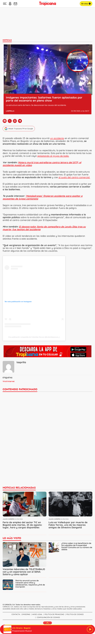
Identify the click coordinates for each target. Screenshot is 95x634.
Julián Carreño (8, 519)
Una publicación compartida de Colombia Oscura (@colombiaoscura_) (34, 337)
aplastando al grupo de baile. (53, 155)
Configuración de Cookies (48, 617)
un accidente (57, 138)
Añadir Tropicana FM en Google (20, 129)
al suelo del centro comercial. (74, 177)
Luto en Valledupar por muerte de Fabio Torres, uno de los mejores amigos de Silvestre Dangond (68, 525)
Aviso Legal (37, 614)
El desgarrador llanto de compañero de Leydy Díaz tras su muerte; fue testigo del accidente (44, 228)
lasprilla (10, 111)
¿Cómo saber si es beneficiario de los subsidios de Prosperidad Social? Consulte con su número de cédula (76, 546)
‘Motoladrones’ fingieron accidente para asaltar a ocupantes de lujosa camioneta (42, 197)
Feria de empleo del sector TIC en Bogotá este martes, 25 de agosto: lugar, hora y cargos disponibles (22, 525)
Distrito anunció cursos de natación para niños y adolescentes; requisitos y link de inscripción (30, 583)
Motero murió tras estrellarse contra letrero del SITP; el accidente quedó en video (42, 164)
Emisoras (26, 614)
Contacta (15, 614)
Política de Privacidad (54, 614)
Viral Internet (9, 381)
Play (90, 629)
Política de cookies (75, 614)
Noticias (7, 40)
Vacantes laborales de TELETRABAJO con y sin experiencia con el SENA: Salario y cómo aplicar (24, 572)
